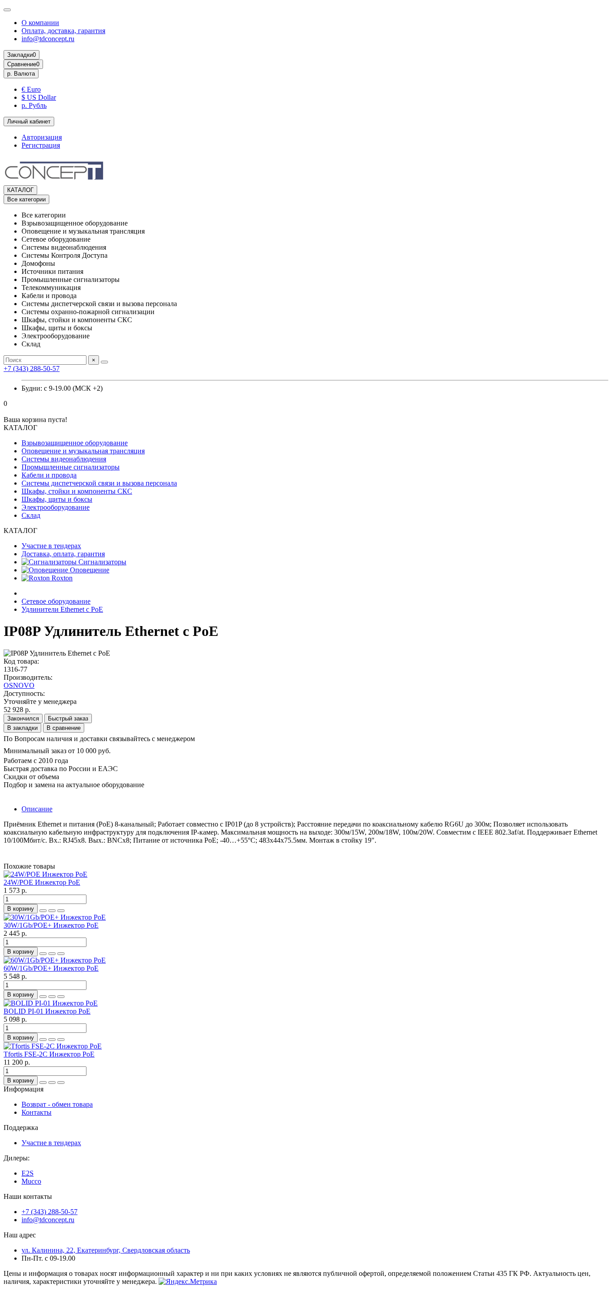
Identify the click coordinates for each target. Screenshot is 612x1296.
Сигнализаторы (101, 562)
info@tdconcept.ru (48, 39)
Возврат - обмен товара (57, 1104)
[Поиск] (104, 362)
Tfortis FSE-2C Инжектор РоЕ (49, 1054)
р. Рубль (34, 105)
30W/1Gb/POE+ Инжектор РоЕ (51, 925)
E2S (28, 1173)
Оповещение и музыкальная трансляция (83, 451)
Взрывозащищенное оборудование (75, 443)
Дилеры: (17, 1158)
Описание (37, 809)
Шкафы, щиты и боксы (57, 499)
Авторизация (42, 137)
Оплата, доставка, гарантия (63, 30)
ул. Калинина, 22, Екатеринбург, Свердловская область (106, 1250)
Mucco (31, 1181)
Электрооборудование (56, 507)
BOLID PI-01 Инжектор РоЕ (47, 1011)
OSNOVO (19, 685)
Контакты (37, 1112)
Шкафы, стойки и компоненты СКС (77, 491)
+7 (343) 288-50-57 (32, 368)
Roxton (61, 578)
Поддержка (21, 1127)
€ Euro (31, 89)
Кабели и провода (49, 475)
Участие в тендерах (51, 546)
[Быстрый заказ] (43, 910)
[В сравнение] (61, 910)
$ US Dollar (39, 97)
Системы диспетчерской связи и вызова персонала (99, 483)
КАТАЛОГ (20, 190)
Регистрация (41, 145)
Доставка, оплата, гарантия (63, 554)
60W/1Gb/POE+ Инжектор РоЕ (51, 968)
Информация (23, 1089)
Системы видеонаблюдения (64, 459)
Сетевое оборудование (56, 601)
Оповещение (88, 570)
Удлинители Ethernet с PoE (62, 609)
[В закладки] (52, 910)
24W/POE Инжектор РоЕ (42, 882)
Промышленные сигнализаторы (71, 467)
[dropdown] (7, 10)
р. (21, 73)
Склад (31, 515)
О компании (40, 22)
